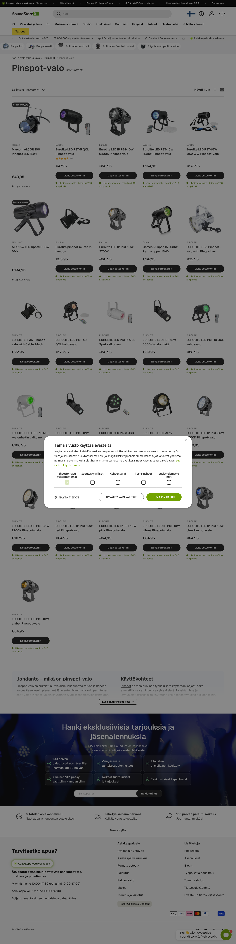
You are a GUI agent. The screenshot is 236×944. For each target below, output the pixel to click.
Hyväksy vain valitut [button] (121, 497)
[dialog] (118, 472)
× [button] (185, 440)
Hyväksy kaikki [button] (164, 497)
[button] (66, 497)
